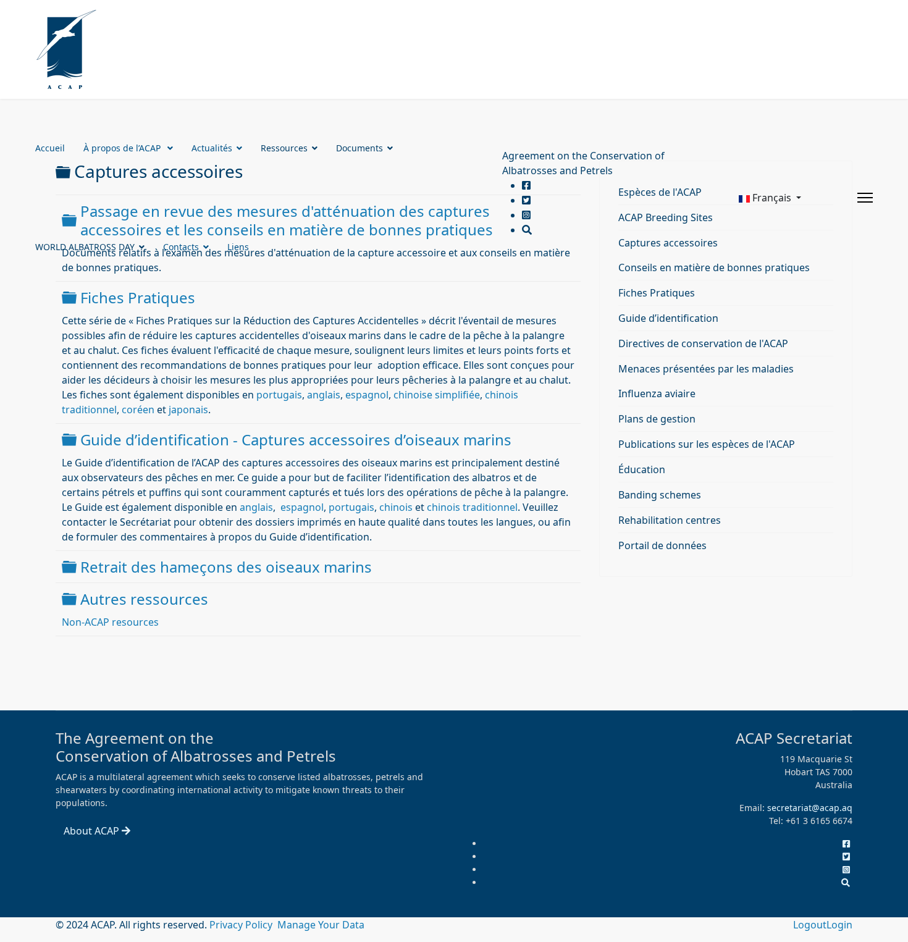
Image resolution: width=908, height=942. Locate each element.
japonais (188, 409)
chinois (396, 507)
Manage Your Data (320, 924)
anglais (323, 395)
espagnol (367, 395)
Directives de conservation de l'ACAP (703, 343)
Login (839, 924)
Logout (809, 924)
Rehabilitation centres (669, 520)
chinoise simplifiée (436, 395)
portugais (279, 395)
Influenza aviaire (657, 393)
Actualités (211, 148)
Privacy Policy (242, 924)
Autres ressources (144, 599)
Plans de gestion (657, 419)
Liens (238, 247)
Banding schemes (659, 495)
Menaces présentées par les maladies (706, 369)
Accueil (50, 148)
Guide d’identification (668, 318)
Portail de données (662, 545)
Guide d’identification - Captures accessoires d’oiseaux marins (295, 439)
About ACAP (93, 831)
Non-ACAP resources (110, 622)
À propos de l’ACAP (123, 148)
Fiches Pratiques (137, 297)
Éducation (641, 469)
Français (772, 197)
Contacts (181, 247)
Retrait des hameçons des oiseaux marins (226, 567)
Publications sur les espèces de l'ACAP (706, 444)
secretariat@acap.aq (809, 808)
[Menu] (865, 197)
